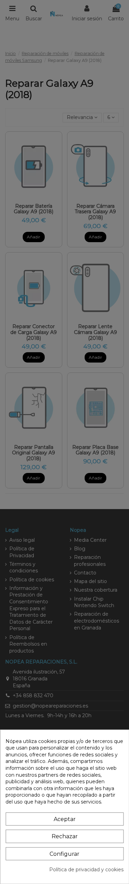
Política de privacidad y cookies (86, 869)
